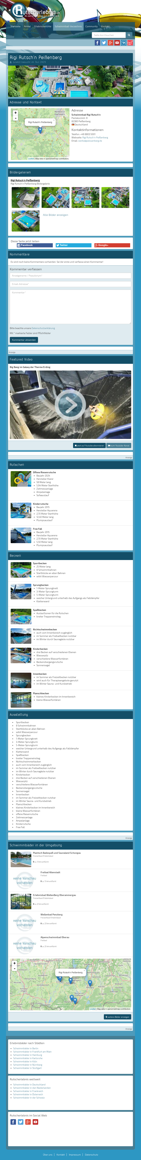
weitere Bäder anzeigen (118, 1017)
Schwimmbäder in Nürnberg (27, 1064)
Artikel (27, 26)
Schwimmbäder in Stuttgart (27, 1068)
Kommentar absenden (24, 339)
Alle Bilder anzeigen (55, 214)
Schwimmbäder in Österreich (28, 1094)
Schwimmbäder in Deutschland (29, 1084)
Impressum (75, 1154)
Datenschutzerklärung (43, 328)
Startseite (15, 26)
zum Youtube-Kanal (119, 445)
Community (91, 26)
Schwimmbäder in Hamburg (27, 1055)
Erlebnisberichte (42, 26)
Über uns (47, 1154)
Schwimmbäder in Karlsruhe (27, 1058)
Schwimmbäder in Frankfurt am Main (32, 1051)
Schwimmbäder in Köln (25, 1061)
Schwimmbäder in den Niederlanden (32, 1087)
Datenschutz (91, 1154)
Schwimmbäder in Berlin (25, 1048)
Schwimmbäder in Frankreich (28, 1091)
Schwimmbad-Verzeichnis (68, 26)
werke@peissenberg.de (90, 140)
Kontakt (105, 26)
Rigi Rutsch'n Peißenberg (95, 137)
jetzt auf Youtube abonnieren (90, 445)
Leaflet (31, 158)
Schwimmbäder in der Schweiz (29, 1097)
